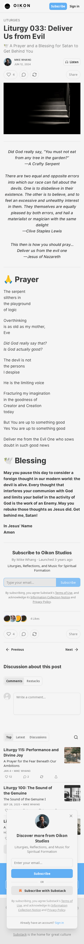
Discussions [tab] (38, 737)
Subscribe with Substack (45, 890)
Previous (17, 650)
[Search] (75, 737)
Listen (74, 62)
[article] (42, 763)
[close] (71, 815)
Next (69, 650)
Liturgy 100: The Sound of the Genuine (28, 790)
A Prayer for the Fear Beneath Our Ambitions (30, 763)
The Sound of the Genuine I (25, 799)
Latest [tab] (20, 737)
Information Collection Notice (50, 597)
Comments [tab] (14, 681)
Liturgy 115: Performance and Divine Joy (31, 752)
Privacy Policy (56, 910)
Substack (20, 934)
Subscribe (58, 6)
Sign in (75, 6)
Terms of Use (63, 593)
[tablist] (23, 681)
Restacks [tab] (33, 681)
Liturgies (12, 20)
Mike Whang (22, 59)
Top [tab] (8, 737)
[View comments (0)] (23, 74)
